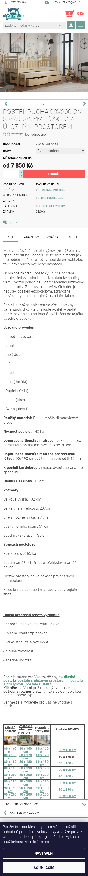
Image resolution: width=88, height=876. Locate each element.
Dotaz (13, 222)
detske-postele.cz (49, 198)
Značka (52, 237)
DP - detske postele (50, 189)
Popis (11, 237)
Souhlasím (44, 868)
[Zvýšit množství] (21, 172)
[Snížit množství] (21, 176)
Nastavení (44, 853)
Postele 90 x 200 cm (50, 206)
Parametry (31, 237)
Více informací (37, 842)
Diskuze (72, 237)
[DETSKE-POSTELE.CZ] (13, 14)
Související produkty (22, 804)
